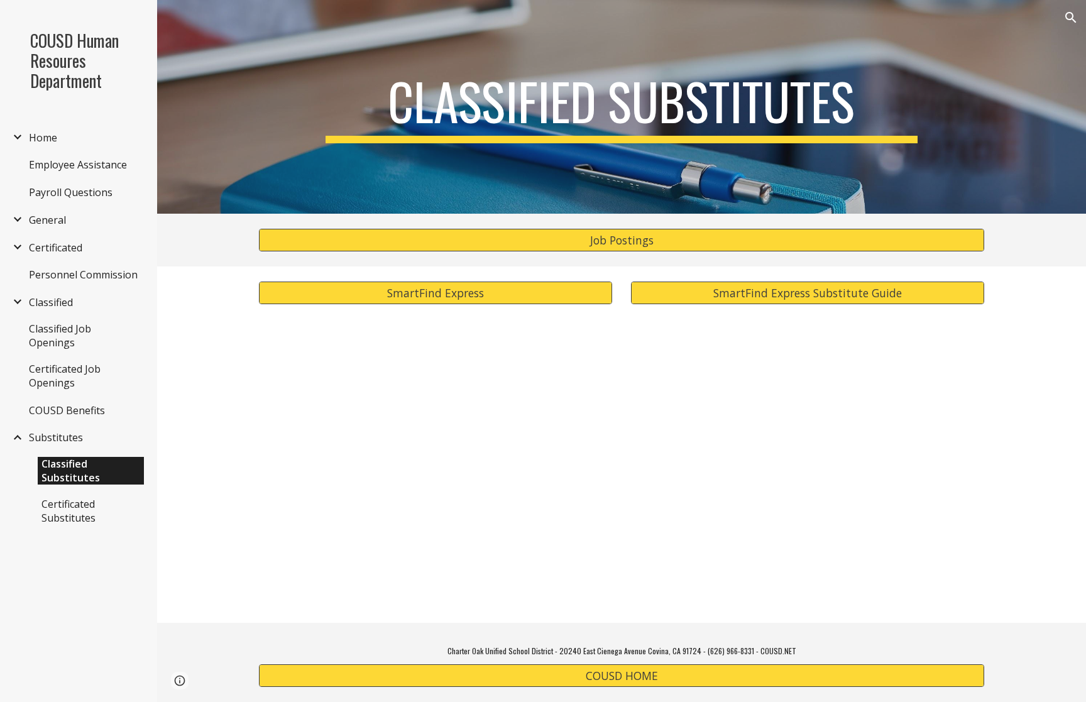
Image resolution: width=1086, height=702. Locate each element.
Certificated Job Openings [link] (65, 376)
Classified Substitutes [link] (70, 471)
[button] (1071, 18)
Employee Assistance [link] (78, 165)
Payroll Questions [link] (70, 192)
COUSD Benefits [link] (67, 410)
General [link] (47, 220)
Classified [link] (51, 302)
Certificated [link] (55, 248)
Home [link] (43, 138)
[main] (621, 106)
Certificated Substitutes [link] (68, 511)
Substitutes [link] (56, 437)
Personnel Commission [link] (83, 275)
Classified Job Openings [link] (60, 335)
